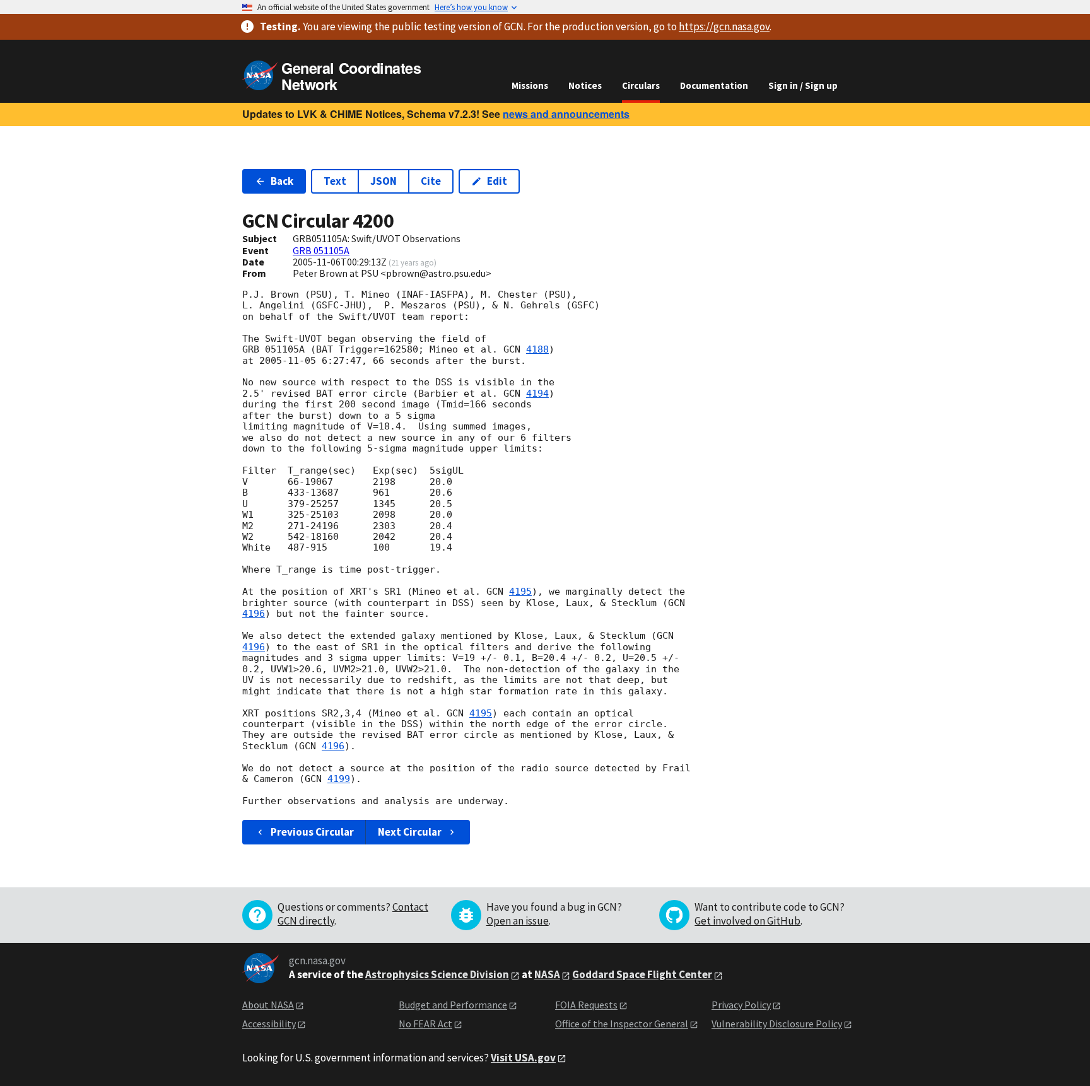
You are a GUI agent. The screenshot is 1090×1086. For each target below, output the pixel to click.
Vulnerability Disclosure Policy (777, 1023)
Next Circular (410, 832)
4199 (338, 779)
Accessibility (269, 1023)
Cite (431, 181)
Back (282, 181)
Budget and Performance (453, 1004)
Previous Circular (312, 832)
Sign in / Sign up (803, 85)
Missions (530, 85)
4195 (520, 591)
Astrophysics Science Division (437, 974)
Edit (497, 181)
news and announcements (566, 114)
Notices (585, 85)
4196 (253, 613)
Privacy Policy (741, 1004)
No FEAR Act (425, 1023)
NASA (547, 974)
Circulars (641, 85)
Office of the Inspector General (621, 1023)
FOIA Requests (586, 1004)
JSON (383, 181)
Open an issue (517, 921)
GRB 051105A (321, 250)
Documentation (714, 85)
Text (335, 181)
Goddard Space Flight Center (642, 974)
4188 (537, 349)
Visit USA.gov (523, 1058)
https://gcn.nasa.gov (724, 26)
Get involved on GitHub (747, 921)
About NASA (268, 1004)
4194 (537, 393)
